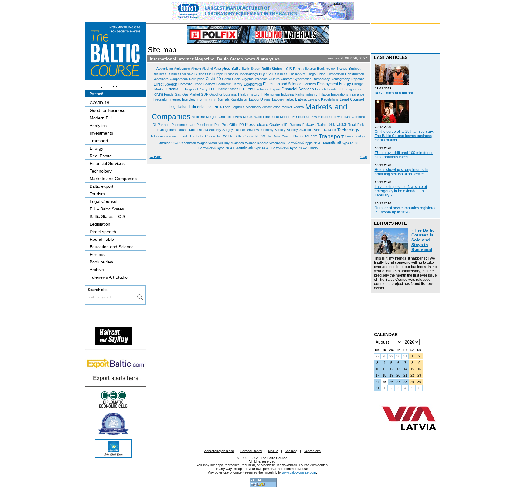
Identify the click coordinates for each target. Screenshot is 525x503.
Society (280, 129)
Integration (160, 99)
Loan (226, 107)
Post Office (230, 124)
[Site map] (115, 87)
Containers (161, 79)
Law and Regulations (323, 99)
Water (212, 143)
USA (174, 143)
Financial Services (297, 89)
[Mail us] (130, 87)
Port (217, 124)
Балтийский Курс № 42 (289, 148)
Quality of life (278, 124)
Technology (348, 129)
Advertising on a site (219, 451)
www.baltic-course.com (299, 472)
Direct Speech (165, 84)
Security (215, 129)
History (254, 94)
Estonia (172, 89)
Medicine (198, 117)
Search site (312, 451)
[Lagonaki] (113, 456)
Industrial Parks (292, 94)
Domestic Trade (190, 84)
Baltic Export (251, 68)
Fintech (320, 89)
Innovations (339, 94)
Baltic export (101, 186)
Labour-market (283, 99)
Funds (168, 94)
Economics (253, 84)
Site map (291, 451)
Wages (202, 143)
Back (156, 157)
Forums (97, 254)
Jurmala (223, 99)
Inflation (324, 94)
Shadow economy (260, 129)
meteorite (272, 117)
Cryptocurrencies (255, 79)
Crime (226, 79)
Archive (97, 269)
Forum (157, 94)
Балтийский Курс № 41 (252, 148)
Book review (326, 68)
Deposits (357, 79)
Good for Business (223, 94)
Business (159, 73)
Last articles (390, 57)
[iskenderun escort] (113, 343)
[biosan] (262, 18)
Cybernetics (302, 79)
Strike (318, 129)
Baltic (236, 68)
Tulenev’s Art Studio (109, 277)
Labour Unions (260, 99)
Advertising (164, 68)
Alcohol (207, 68)
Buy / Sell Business (273, 73)
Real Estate (337, 124)
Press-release (256, 124)
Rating (321, 124)
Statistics (306, 129)
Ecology (209, 84)
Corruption (196, 79)
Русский (96, 94)
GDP (204, 94)
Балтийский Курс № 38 (340, 143)
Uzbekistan (187, 143)
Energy (345, 84)
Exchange (261, 89)
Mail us (273, 451)
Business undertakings (241, 73)
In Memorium (270, 94)
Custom (286, 79)
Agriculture (182, 68)
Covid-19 (213, 79)
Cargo (311, 73)
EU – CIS (246, 89)
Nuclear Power (309, 117)
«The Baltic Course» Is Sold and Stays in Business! (423, 240)
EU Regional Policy (194, 89)
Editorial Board (251, 451)
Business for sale (180, 73)
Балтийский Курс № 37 (304, 143)
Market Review (293, 107)
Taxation (330, 129)
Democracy (322, 79)
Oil (154, 124)
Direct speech (103, 231)
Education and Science (282, 84)
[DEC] (113, 407)
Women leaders (256, 143)
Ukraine (164, 143)
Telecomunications (164, 136)
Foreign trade (352, 89)
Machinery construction (263, 107)
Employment (327, 84)
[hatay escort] (115, 385)
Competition (335, 73)
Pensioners (205, 124)
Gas (178, 94)
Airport (196, 68)
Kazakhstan (240, 99)
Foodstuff (334, 89)
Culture (274, 79)
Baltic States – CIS (277, 69)
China (321, 73)
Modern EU (288, 117)
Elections (309, 84)
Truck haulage (355, 136)
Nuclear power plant (336, 117)
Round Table (187, 129)
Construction (354, 73)
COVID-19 (99, 102)
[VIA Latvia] (409, 436)
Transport (331, 136)
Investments (206, 100)
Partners (164, 124)
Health (243, 94)
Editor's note (390, 223)
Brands (342, 68)
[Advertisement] (401, 310)
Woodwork (277, 143)
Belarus (310, 68)
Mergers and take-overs (224, 117)
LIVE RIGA (214, 107)
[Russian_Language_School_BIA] (113, 433)
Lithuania (196, 107)
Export (275, 89)
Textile (183, 136)
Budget (354, 68)
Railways (309, 124)
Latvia (301, 99)
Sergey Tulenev (234, 129)
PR (241, 124)
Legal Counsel (352, 99)
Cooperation (179, 79)
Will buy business (231, 143)
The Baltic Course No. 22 (208, 136)
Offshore (358, 117)
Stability (292, 129)
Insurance (356, 94)
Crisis (236, 79)
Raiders (295, 124)
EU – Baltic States (223, 89)
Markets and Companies (113, 178)
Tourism (310, 136)
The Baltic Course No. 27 (284, 136)
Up (363, 157)
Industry (311, 94)
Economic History (229, 84)
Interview (188, 99)
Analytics (222, 68)
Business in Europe (208, 73)
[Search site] (100, 87)
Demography (340, 79)
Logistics (238, 107)
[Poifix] (258, 34)
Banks (298, 69)
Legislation (178, 107)
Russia (202, 129)
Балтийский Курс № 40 (216, 148)
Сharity (313, 148)
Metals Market (253, 117)
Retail (352, 124)
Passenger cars (183, 124)
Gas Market (191, 94)
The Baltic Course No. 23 (246, 136)
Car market (297, 73)
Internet (175, 99)
